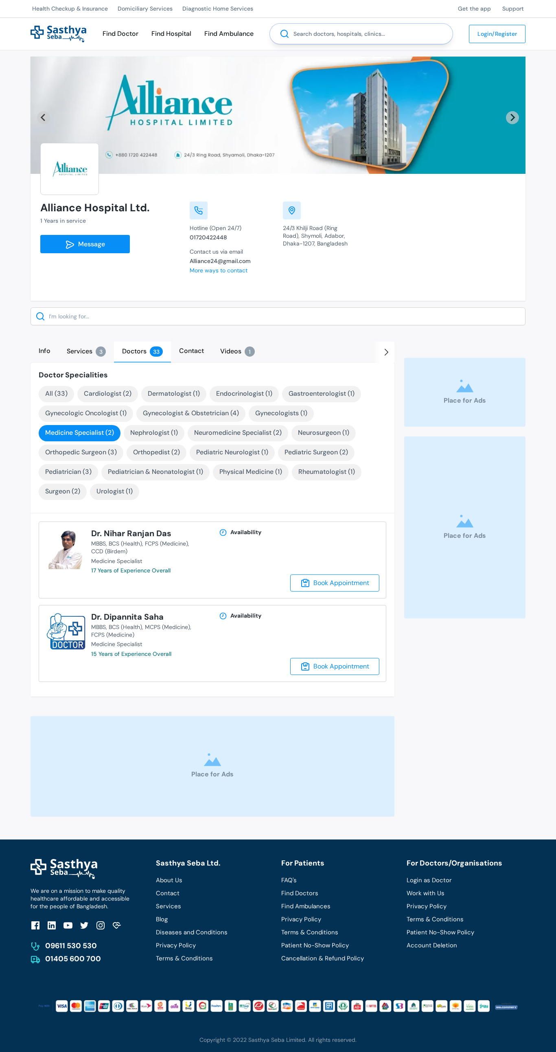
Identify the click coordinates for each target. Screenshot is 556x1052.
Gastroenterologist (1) (322, 393)
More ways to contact (218, 270)
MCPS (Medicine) (167, 627)
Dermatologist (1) (174, 393)
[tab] (45, 351)
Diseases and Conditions (192, 932)
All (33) (56, 393)
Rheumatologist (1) (326, 471)
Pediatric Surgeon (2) (316, 452)
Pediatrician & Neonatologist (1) (155, 471)
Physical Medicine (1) (250, 471)
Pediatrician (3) (68, 471)
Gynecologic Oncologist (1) (86, 413)
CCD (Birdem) (109, 551)
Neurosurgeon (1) (323, 432)
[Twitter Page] (84, 925)
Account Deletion (432, 945)
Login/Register (497, 33)
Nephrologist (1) (154, 432)
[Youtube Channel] (68, 925)
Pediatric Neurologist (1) (232, 452)
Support (513, 8)
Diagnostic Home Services (217, 8)
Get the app (474, 8)
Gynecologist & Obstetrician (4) (191, 413)
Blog (162, 919)
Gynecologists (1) (281, 413)
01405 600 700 (73, 959)
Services (168, 906)
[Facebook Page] (35, 925)
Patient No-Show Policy (315, 945)
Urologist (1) (114, 491)
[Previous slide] (43, 117)
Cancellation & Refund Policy (322, 958)
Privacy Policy (176, 945)
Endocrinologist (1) (244, 393)
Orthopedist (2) (156, 452)
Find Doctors (299, 893)
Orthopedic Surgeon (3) (81, 452)
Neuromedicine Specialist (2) (238, 432)
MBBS (98, 543)
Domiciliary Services (145, 8)
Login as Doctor (429, 880)
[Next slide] (512, 117)
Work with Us (425, 893)
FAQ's (289, 880)
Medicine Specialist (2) (79, 432)
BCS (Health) (125, 543)
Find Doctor (120, 33)
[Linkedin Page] (52, 925)
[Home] (58, 33)
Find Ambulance (229, 33)
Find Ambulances (306, 906)
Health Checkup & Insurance (70, 8)
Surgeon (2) (62, 491)
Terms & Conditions (184, 958)
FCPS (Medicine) (166, 543)
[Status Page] (117, 925)
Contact (167, 893)
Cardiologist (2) (107, 393)
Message (90, 244)
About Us (169, 880)
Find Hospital (171, 33)
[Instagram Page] (100, 925)
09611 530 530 (71, 946)
